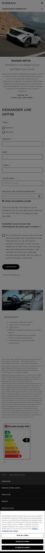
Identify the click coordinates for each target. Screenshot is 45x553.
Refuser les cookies (22, 541)
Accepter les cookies (22, 547)
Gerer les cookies (22, 535)
